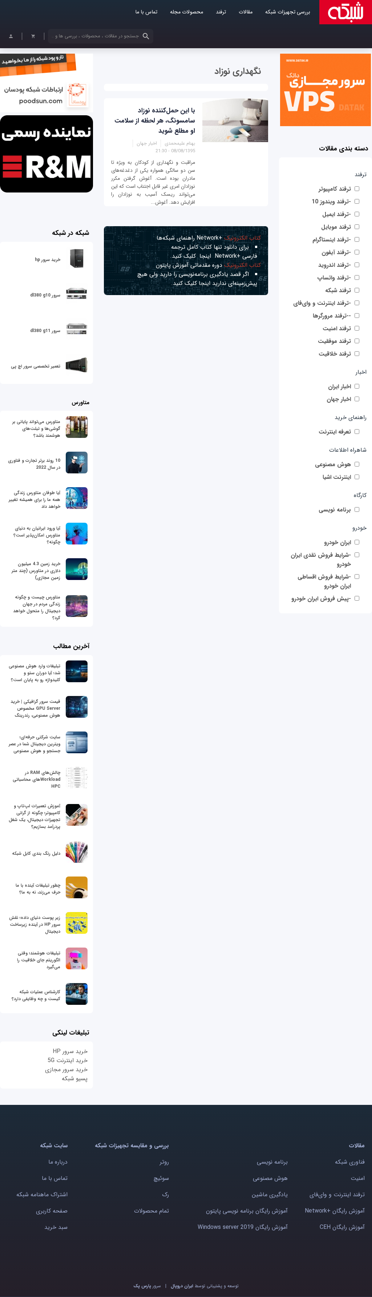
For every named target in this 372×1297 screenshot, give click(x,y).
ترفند (221, 12)
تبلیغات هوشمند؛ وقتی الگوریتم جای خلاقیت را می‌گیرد (38, 960)
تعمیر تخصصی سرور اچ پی (35, 366)
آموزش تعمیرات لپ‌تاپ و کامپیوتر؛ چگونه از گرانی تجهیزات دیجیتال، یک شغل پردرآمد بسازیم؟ (34, 816)
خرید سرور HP (70, 1051)
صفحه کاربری (52, 1210)
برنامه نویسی (335, 509)
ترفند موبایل (336, 227)
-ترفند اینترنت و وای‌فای (322, 303)
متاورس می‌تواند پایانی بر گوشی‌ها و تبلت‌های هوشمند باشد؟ (36, 428)
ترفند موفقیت (334, 341)
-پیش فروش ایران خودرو (321, 598)
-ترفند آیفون (336, 252)
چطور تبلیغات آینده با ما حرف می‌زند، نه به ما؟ (38, 889)
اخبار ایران (339, 386)
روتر (164, 1162)
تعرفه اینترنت (335, 431)
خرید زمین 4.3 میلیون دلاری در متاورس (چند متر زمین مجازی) (36, 570)
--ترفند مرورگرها (332, 315)
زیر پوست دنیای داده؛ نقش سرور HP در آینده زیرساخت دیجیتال (34, 924)
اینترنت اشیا (337, 477)
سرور (147, 1286)
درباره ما (58, 1162)
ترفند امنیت (337, 328)
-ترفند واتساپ (334, 277)
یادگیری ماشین (270, 1194)
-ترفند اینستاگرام (331, 239)
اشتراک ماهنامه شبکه (42, 1194)
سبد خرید (56, 1227)
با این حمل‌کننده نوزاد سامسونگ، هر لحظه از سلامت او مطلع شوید (154, 120)
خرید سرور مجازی (66, 1069)
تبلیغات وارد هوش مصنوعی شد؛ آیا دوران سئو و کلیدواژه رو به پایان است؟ (34, 673)
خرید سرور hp (47, 259)
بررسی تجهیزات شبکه (287, 12)
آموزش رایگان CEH (342, 1227)
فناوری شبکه (350, 1162)
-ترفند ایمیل (336, 214)
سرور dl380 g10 (45, 295)
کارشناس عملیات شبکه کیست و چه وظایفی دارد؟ (36, 995)
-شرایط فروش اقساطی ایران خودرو (324, 581)
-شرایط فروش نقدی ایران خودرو (321, 560)
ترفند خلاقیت (335, 354)
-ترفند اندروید (334, 265)
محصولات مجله (186, 12)
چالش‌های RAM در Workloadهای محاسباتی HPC (36, 779)
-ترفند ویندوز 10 (331, 201)
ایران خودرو (337, 542)
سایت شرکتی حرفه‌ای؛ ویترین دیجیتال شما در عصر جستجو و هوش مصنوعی (34, 744)
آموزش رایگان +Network (335, 1210)
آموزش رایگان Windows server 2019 (243, 1227)
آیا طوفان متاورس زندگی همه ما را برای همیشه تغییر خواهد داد (34, 499)
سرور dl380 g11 (45, 330)
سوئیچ (161, 1178)
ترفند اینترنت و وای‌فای (337, 1194)
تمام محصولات (151, 1210)
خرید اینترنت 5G (68, 1060)
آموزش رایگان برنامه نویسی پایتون (247, 1210)
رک (165, 1194)
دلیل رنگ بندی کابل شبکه (36, 853)
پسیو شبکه (75, 1078)
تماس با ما (146, 12)
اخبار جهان (339, 399)
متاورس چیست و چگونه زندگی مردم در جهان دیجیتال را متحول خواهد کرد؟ (36, 607)
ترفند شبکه (338, 290)
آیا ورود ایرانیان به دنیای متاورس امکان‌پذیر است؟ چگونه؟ (36, 535)
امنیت (358, 1178)
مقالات (245, 12)
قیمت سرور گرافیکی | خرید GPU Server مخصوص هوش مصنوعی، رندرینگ (35, 708)
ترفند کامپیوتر (335, 189)
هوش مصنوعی (333, 464)
